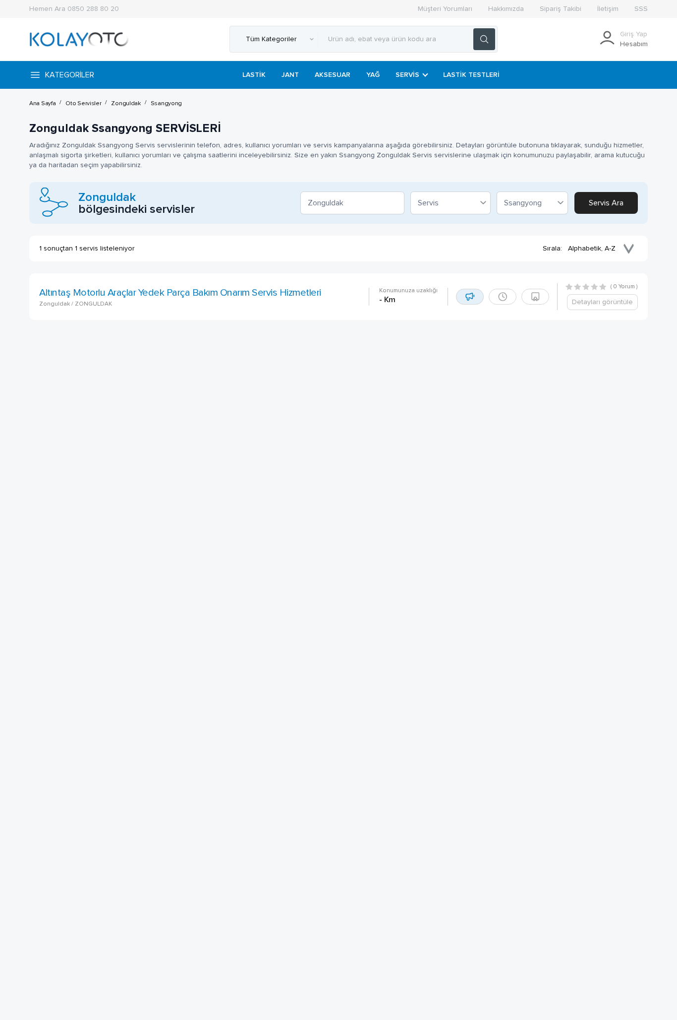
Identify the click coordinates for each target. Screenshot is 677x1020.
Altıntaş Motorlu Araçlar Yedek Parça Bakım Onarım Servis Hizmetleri (180, 293)
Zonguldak (125, 104)
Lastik (254, 74)
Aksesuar (332, 74)
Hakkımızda (506, 8)
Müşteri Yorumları (445, 8)
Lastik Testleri (471, 74)
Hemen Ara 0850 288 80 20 (74, 8)
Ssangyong (166, 104)
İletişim (608, 8)
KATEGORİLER (69, 75)
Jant (290, 74)
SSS (641, 8)
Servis (407, 74)
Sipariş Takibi (560, 8)
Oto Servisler (83, 104)
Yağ (373, 74)
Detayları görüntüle (602, 302)
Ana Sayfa (42, 104)
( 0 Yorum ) (624, 287)
